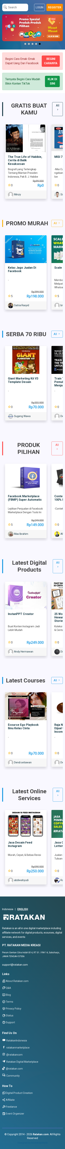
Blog (8, 995)
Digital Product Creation (19, 1093)
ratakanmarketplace (18, 1047)
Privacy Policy (13, 1008)
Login (39, 7)
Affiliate (10, 1100)
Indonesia (7, 909)
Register (54, 7)
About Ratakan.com (17, 981)
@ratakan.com (14, 1068)
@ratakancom (14, 1054)
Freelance (11, 1106)
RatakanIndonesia (16, 1040)
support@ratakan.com (15, 964)
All (57, 105)
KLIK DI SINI (52, 81)
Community (13, 1075)
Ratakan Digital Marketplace (22, 1061)
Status (9, 1015)
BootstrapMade (39, 1142)
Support (10, 1022)
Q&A (8, 988)
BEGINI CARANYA (50, 61)
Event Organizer (15, 1113)
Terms (9, 1001)
